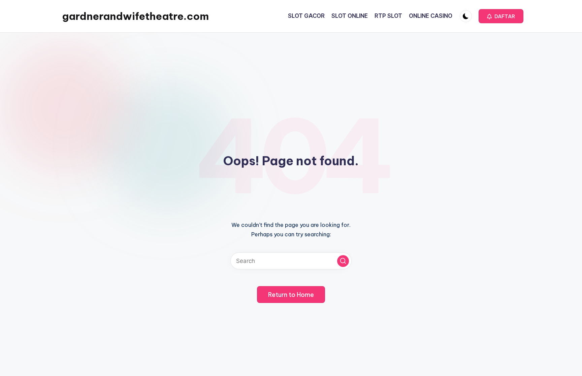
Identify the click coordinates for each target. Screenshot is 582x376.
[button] (501, 16)
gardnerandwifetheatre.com (135, 16)
